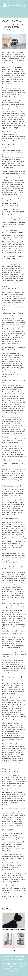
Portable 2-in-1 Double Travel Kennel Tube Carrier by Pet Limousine (12, 427)
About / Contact (18, 959)
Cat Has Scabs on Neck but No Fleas (14, 929)
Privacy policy (9, 959)
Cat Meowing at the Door (14, 950)
